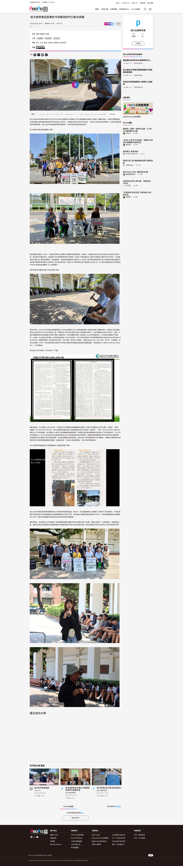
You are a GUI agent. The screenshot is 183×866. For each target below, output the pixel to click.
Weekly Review (55, 844)
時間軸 (52, 841)
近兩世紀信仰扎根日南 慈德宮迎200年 (137, 182)
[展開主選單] (150, 9)
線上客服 (150, 3)
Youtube (37, 837)
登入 (119, 3)
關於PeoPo (54, 835)
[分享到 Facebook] (34, 54)
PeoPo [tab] (68, 806)
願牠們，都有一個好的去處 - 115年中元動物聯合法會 (137, 129)
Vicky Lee (37, 790)
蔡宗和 (128, 145)
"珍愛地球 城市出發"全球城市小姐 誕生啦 (137, 193)
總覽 (97, 9)
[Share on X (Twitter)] (38, 54)
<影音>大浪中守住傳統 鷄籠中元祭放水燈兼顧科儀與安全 (138, 141)
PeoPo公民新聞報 (77, 835)
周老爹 (128, 197)
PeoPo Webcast (132, 154)
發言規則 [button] (118, 806)
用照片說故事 (96, 844)
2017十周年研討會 (118, 838)
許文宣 (128, 186)
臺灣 (38, 34)
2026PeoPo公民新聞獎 (131, 116)
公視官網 (142, 3)
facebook (31, 837)
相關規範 (53, 838)
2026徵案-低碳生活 (119, 835)
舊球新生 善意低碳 (130, 151)
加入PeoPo (126, 3)
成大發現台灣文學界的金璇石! (109, 787)
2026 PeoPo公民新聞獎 (100, 838)
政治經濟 (56, 38)
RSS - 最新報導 (139, 835)
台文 (41, 43)
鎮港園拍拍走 (130, 174)
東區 (47, 34)
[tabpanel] (75, 812)
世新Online (130, 165)
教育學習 (48, 38)
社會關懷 (40, 38)
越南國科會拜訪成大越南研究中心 (137, 60)
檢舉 (118, 24)
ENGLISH (135, 3)
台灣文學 (62, 43)
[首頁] (39, 9)
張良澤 (56, 43)
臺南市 (42, 34)
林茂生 (50, 43)
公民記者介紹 (75, 844)
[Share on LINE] (42, 54)
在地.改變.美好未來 (118, 841)
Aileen (128, 133)
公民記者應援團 (76, 841)
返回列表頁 (75, 818)
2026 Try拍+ (96, 835)
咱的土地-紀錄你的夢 (99, 841)
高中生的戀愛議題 (41, 787)
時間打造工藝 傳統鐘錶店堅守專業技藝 (138, 161)
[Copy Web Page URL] (46, 54)
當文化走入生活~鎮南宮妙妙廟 (135, 172)
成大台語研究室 (70, 793)
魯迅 (45, 43)
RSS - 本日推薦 (139, 838)
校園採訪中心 (124, 9)
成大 (37, 43)
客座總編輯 (75, 847)
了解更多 (138, 44)
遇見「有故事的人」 (119, 844)
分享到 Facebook (118, 62)
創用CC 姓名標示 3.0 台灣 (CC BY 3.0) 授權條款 (41, 47)
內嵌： (33, 114)
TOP (150, 855)
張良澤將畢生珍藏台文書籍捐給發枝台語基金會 (77, 788)
